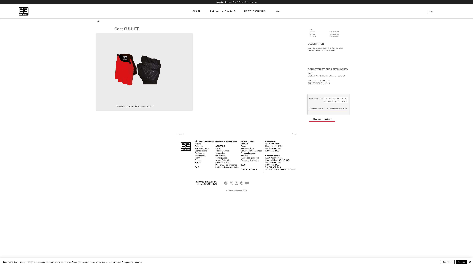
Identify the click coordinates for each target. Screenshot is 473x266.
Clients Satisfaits (222, 160)
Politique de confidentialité (132, 262)
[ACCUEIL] (98, 21)
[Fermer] (470, 262)
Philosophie (220, 155)
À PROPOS (220, 146)
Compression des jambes (251, 151)
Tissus (243, 146)
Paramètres (447, 262)
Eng (431, 11)
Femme (198, 160)
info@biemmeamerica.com (284, 169)
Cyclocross (199, 153)
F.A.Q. (197, 167)
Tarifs (217, 148)
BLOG (243, 165)
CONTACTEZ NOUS (249, 169)
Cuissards (199, 146)
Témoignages (221, 158)
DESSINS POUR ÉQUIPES (226, 141)
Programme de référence (226, 165)
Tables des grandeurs (250, 158)
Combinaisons (201, 151)
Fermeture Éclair (248, 148)
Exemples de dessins (250, 160)
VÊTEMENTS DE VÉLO (204, 141)
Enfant (198, 162)
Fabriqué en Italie (222, 162)
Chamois (244, 144)
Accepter (461, 262)
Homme (198, 158)
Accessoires (200, 155)
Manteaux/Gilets (202, 148)
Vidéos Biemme (222, 151)
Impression (220, 153)
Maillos (198, 144)
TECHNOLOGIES (247, 141)
